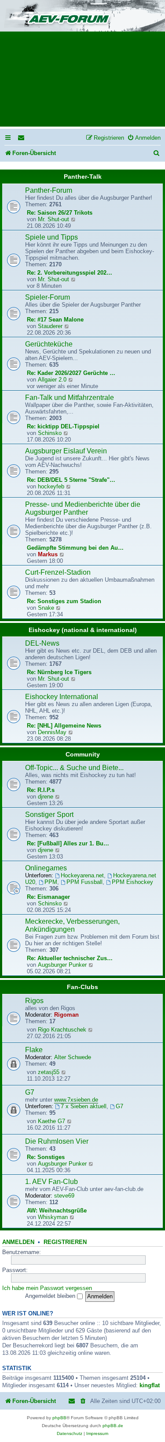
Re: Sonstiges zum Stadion (64, 601)
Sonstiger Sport (49, 814)
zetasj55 (48, 1072)
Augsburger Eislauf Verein (66, 451)
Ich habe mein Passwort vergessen (47, 1288)
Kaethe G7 (51, 1121)
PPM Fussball (84, 882)
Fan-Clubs (82, 986)
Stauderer (50, 326)
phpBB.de (113, 1425)
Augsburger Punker (62, 964)
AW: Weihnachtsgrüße (57, 1210)
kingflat (149, 1385)
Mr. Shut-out (53, 219)
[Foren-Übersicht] (82, 16)
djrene (45, 796)
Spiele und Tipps (51, 237)
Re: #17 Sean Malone (55, 319)
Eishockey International (61, 696)
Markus (48, 554)
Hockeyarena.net (82, 875)
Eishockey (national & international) (83, 629)
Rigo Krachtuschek (62, 1029)
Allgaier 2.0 (52, 379)
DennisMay (52, 732)
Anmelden (18, 1242)
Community (83, 754)
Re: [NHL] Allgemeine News (64, 725)
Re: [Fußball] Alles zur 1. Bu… (68, 843)
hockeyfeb (51, 486)
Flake (34, 1049)
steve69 (64, 1195)
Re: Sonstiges (46, 1157)
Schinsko (50, 433)
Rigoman (66, 1014)
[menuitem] (22, 137)
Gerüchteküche (49, 344)
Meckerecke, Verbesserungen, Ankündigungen (72, 925)
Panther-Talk (83, 176)
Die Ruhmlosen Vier (56, 1141)
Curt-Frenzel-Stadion (58, 572)
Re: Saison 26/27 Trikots (59, 212)
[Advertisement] (82, 82)
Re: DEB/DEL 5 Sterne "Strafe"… (71, 480)
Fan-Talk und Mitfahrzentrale (69, 397)
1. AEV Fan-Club (51, 1181)
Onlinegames (46, 868)
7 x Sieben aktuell (83, 1106)
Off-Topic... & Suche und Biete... (74, 767)
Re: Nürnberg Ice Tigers (59, 672)
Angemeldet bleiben (51, 1296)
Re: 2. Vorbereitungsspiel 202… (69, 272)
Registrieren (65, 1242)
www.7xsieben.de (76, 1099)
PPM (50, 882)
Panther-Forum (48, 190)
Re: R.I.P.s (41, 790)
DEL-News (42, 643)
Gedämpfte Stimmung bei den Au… (75, 547)
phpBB (59, 1417)
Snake (46, 607)
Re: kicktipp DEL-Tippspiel (63, 426)
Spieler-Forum (47, 297)
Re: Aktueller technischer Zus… (70, 958)
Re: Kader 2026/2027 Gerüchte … (71, 373)
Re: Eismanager (48, 897)
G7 (29, 1092)
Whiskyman (53, 1217)
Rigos (34, 1000)
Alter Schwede (72, 1057)
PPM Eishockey (132, 882)
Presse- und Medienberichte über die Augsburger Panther (82, 508)
